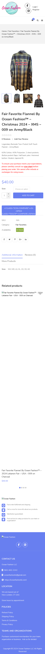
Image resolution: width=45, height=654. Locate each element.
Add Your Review (21, 139)
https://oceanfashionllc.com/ (16, 580)
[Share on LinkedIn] (25, 239)
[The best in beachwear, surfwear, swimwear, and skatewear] (11, 8)
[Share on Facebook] (4, 239)
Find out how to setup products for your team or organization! (23, 520)
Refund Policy (7, 612)
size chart (28, 166)
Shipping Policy (8, 616)
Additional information (12, 254)
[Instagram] (28, 11)
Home (4, 31)
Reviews (6, 139)
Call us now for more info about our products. (22, 509)
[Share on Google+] (20, 239)
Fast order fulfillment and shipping (18, 505)
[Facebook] (27, 5)
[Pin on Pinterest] (15, 239)
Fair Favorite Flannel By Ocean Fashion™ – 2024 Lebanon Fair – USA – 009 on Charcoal (21, 473)
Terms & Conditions (9, 620)
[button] (39, 71)
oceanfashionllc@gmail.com (15, 575)
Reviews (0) (30, 254)
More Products (9, 261)
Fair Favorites (13, 31)
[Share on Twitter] (9, 239)
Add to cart (28, 195)
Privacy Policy (7, 624)
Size (4, 188)
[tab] (12, 255)
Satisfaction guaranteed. (15, 514)
